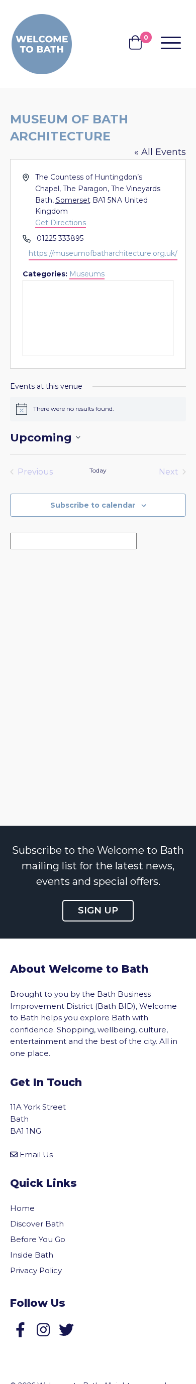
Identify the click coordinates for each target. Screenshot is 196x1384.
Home (22, 1208)
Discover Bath (37, 1223)
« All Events (160, 152)
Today (98, 470)
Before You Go (37, 1239)
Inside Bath (31, 1255)
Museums (87, 273)
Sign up (98, 910)
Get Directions (60, 222)
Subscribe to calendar (92, 505)
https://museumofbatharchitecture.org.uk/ (103, 253)
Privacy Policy (36, 1270)
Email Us (36, 1154)
